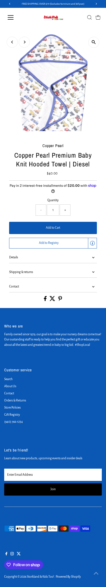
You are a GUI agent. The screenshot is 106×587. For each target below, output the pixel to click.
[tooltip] (92, 243)
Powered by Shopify (68, 576)
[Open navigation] (16, 17)
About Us (10, 386)
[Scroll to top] (96, 573)
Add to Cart (53, 227)
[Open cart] (98, 17)
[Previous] (12, 42)
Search (8, 379)
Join (53, 489)
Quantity (53, 200)
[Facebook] (6, 554)
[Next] (24, 42)
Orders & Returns (15, 400)
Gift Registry (12, 414)
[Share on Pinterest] (60, 300)
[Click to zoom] (93, 42)
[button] (53, 243)
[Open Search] (89, 17)
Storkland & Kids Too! (40, 576)
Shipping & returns (21, 272)
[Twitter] (19, 554)
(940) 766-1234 (13, 422)
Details (13, 257)
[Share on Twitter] (53, 300)
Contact (14, 286)
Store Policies (12, 407)
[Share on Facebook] (45, 300)
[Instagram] (12, 554)
